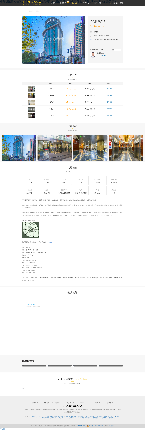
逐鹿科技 (111, 426)
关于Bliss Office (85, 403)
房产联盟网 (95, 418)
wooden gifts (116, 416)
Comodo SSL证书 (79, 418)
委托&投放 (98, 3)
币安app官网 (91, 416)
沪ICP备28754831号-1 (81, 426)
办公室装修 (67, 416)
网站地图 (2, 429)
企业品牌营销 (102, 418)
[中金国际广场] (74, 365)
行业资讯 (98, 403)
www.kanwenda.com (35, 418)
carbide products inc (82, 416)
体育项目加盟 (53, 416)
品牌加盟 (60, 416)
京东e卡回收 (88, 418)
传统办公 (75, 3)
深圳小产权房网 (108, 416)
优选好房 (63, 3)
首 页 (53, 3)
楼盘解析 (110, 403)
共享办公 (86, 3)
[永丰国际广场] (48, 365)
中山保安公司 (70, 418)
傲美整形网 (74, 416)
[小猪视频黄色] (22, 365)
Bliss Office (24, 11)
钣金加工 (34, 416)
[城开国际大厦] (99, 365)
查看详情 (109, 88)
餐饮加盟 (46, 416)
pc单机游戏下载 (45, 418)
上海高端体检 (99, 416)
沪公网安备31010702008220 (96, 426)
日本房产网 (40, 416)
